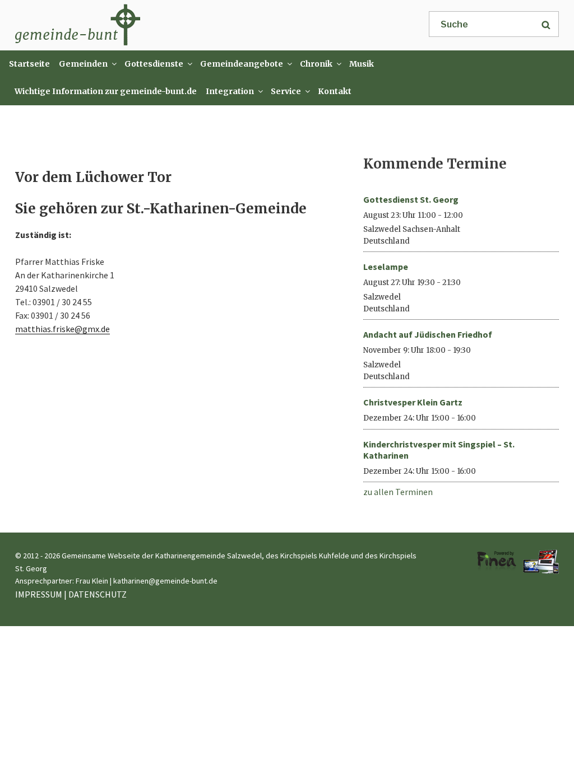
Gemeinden (83, 64)
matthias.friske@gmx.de (62, 328)
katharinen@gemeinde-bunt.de (165, 581)
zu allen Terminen (398, 491)
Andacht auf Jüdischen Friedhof (427, 334)
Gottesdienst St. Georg (411, 199)
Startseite (29, 64)
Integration (230, 91)
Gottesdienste (153, 64)
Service (286, 91)
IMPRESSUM (38, 594)
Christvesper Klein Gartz (412, 402)
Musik (361, 64)
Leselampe (385, 266)
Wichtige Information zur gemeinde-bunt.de (106, 91)
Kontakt (334, 91)
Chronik (316, 64)
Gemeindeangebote (241, 64)
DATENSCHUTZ (97, 594)
